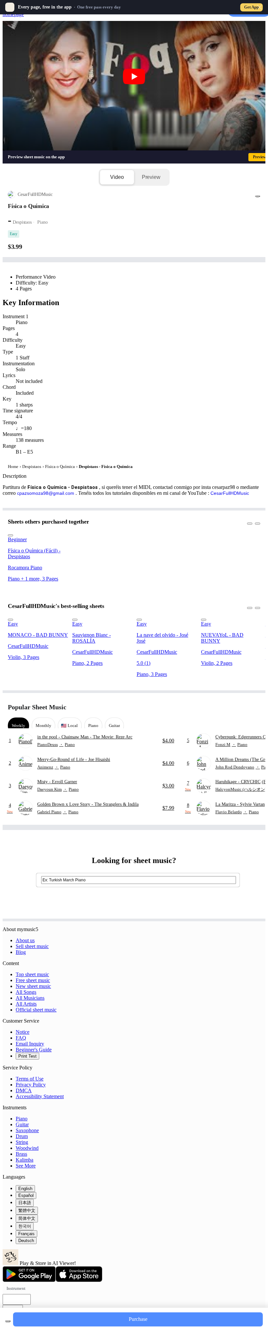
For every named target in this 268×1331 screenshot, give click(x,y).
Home (13, 466)
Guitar (22, 1124)
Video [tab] (117, 177)
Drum (22, 1136)
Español (26, 1195)
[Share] (257, 196)
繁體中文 (26, 1210)
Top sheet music (32, 974)
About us (25, 940)
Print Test (27, 1056)
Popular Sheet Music (37, 707)
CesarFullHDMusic (229, 493)
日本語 (24, 1202)
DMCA (24, 1090)
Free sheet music (33, 980)
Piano (21, 1118)
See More (26, 1165)
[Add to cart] (7, 1321)
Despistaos (31, 466)
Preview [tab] (151, 177)
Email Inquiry (30, 1043)
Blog (21, 952)
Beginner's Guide (34, 1049)
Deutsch (26, 1240)
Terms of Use (29, 1078)
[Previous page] (243, 707)
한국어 (24, 1226)
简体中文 (26, 1218)
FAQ (21, 1038)
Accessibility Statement (40, 1096)
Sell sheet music (32, 946)
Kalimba (24, 1160)
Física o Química (60, 466)
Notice (22, 1032)
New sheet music (33, 986)
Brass (21, 1154)
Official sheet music (36, 1009)
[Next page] (254, 707)
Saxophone (27, 1130)
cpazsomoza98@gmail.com (45, 493)
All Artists (26, 1004)
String (22, 1142)
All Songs (26, 992)
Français (26, 1233)
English (25, 1188)
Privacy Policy (31, 1084)
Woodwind (27, 1148)
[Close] (259, 7)
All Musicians (30, 998)
